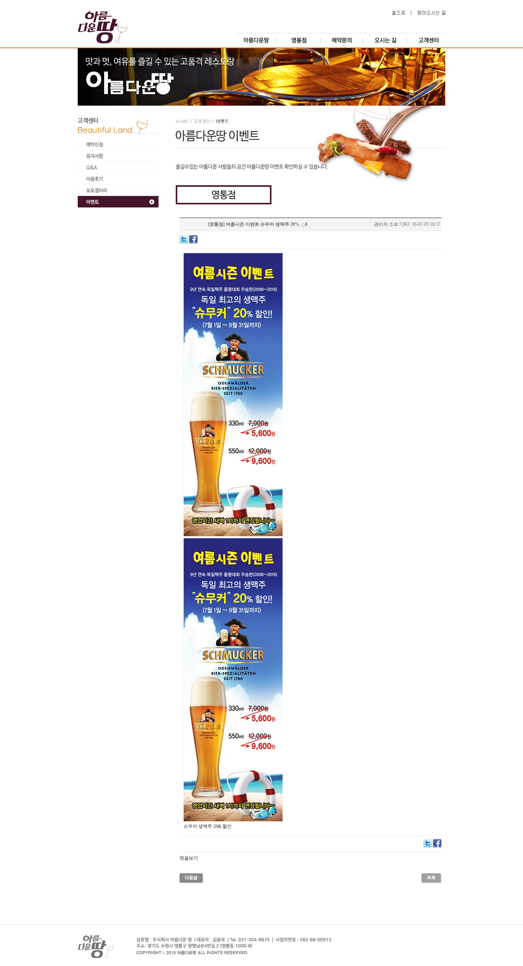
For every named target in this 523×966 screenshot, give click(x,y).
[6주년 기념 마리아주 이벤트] (191, 877)
